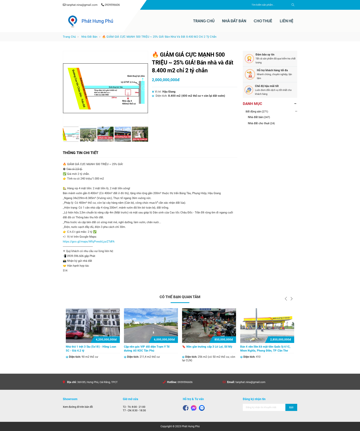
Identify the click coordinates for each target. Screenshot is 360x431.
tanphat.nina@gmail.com (250, 382)
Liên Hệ (286, 21)
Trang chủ (69, 36)
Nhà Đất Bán (234, 21)
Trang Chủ (203, 21)
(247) (259, 117)
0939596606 (185, 382)
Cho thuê (263, 21)
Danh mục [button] (252, 104)
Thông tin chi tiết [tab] (80, 152)
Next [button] (291, 299)
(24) (261, 123)
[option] (93, 333)
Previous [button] (286, 299)
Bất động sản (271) (257, 111)
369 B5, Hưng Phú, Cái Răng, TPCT (97, 382)
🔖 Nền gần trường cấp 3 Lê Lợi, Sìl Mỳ (207, 346)
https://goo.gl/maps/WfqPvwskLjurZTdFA (89, 241)
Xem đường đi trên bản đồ (78, 406)
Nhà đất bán (89, 36)
